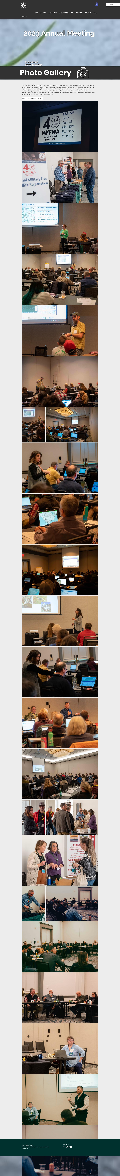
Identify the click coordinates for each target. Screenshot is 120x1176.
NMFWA (23, 16)
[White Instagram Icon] (67, 1146)
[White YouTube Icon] (70, 1146)
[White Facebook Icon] (64, 1146)
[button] (96, 4)
